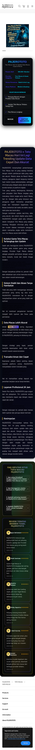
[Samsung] (6, 6)
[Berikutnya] (33, 35)
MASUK (10, 119)
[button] (24, 6)
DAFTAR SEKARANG (24, 120)
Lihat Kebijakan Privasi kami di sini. (16, 738)
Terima (26, 743)
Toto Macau (13, 327)
